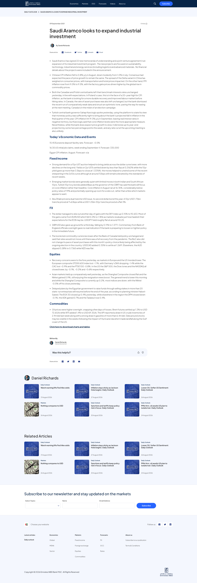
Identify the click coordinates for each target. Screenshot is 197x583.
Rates (102, 551)
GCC (102, 546)
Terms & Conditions (133, 546)
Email (101, 52)
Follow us (151, 524)
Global (52, 540)
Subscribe (166, 4)
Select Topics (30, 501)
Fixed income (80, 540)
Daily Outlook (30, 12)
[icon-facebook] (62, 361)
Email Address (104, 501)
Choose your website (40, 524)
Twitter (79, 52)
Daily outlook (29, 540)
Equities (78, 551)
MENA (52, 546)
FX (101, 540)
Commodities (80, 556)
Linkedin (90, 52)
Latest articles (29, 535)
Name (64, 501)
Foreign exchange (81, 546)
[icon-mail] (79, 361)
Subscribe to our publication (136, 540)
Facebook (68, 52)
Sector (52, 551)
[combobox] (43, 505)
